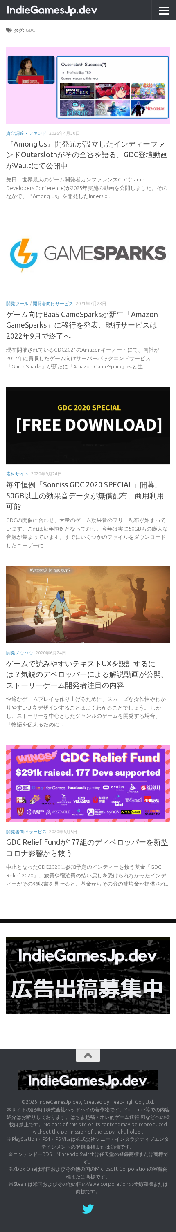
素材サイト (17, 473)
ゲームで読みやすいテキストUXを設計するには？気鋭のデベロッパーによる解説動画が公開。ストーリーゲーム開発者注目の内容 (87, 674)
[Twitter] (88, 1209)
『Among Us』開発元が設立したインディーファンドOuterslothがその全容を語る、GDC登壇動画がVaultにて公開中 (87, 155)
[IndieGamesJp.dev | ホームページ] (68, 10)
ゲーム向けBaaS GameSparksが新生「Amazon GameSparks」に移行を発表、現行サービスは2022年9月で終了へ (82, 325)
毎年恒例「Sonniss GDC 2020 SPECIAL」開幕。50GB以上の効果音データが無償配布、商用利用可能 (85, 495)
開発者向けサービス (53, 303)
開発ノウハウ (19, 652)
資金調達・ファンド (26, 133)
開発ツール (17, 303)
